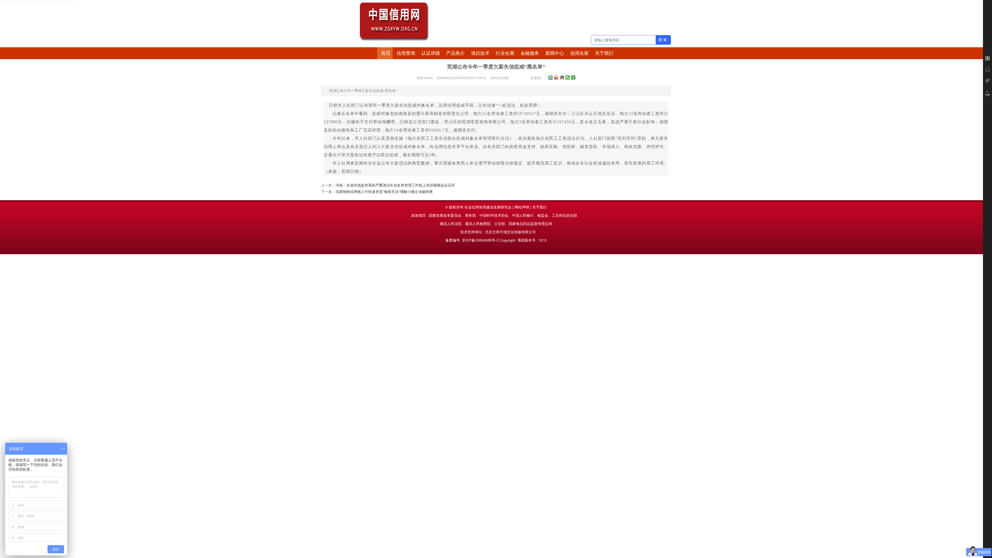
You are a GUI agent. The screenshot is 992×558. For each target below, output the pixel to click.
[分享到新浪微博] (556, 77)
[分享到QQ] (562, 77)
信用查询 (406, 53)
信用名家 (579, 53)
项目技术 (480, 53)
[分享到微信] (567, 77)
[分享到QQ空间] (550, 77)
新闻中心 (554, 53)
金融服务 (530, 53)
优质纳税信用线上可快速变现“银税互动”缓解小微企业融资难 (384, 192)
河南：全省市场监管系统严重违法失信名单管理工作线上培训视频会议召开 (395, 185)
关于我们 (604, 53)
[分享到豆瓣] (573, 77)
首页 (385, 53)
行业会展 (505, 53)
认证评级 (430, 53)
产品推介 (455, 53)
